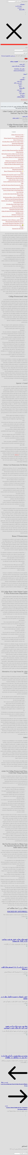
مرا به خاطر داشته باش (20, 55)
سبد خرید (19, 7)
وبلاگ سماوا (22, 9)
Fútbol (22, 148)
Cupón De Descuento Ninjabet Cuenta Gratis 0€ (12, 188)
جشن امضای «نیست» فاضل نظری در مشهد (14, 997)
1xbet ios (17, 454)
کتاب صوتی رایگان (18, 82)
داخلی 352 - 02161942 (19, 68)
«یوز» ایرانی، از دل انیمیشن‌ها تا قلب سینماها (14, 968)
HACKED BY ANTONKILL (17, 911)
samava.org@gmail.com (19, 70)
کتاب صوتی (22, 64)
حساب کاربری (18, 6)
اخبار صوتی (19, 89)
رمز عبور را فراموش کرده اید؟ (8, 55)
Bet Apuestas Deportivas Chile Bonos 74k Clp (13, 223)
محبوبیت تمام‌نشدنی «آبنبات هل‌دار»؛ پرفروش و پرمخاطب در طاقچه (14, 1056)
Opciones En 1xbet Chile (17, 228)
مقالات (20, 91)
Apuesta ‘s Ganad (19, 136)
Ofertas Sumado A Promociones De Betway (13, 138)
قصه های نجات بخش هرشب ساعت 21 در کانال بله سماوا (14, 940)
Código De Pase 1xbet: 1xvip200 (16, 179)
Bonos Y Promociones (18, 139)
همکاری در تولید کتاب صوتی (18, 66)
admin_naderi (16, 118)
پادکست (20, 84)
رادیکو (20, 86)
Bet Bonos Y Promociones (17, 214)
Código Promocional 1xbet (17, 134)
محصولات (22, 4)
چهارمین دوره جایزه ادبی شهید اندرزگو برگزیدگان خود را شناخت (15, 1027)
